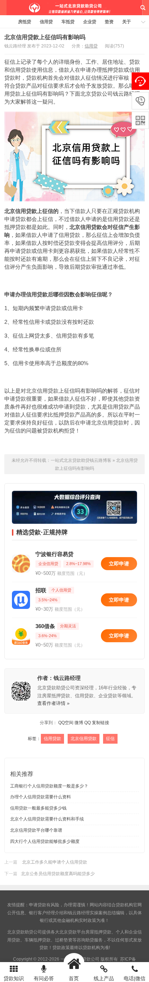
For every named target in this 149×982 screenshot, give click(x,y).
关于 (126, 21)
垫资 (109, 21)
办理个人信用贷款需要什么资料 (40, 796)
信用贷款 (20, 70)
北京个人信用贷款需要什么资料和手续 (47, 819)
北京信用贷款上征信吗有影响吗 (44, 37)
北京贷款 (68, 932)
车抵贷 (67, 21)
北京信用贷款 (20, 211)
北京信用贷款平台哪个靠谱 (36, 830)
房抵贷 (24, 21)
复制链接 (100, 722)
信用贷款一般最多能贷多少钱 (38, 808)
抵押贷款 (64, 414)
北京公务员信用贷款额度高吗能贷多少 (58, 873)
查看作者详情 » (53, 703)
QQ (87, 722)
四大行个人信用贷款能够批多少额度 (45, 841)
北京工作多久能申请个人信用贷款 (54, 862)
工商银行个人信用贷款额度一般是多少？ (49, 786)
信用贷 (46, 21)
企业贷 (89, 21)
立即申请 (119, 564)
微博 (78, 722)
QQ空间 (65, 722)
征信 (110, 738)
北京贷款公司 (96, 94)
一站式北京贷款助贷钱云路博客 (74, 7)
